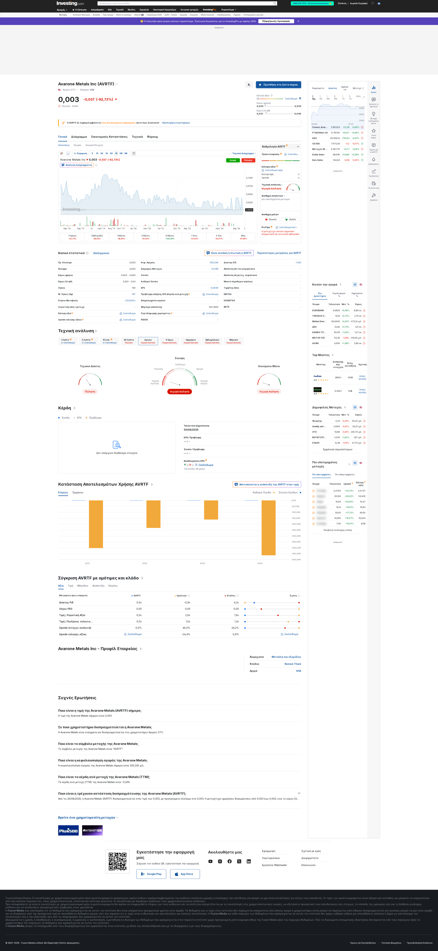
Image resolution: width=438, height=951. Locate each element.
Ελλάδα (96, 15)
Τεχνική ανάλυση (76, 281)
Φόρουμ (152, 87)
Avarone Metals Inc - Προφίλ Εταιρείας (97, 599)
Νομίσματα (318, 38)
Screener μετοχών (189, 10)
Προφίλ (77, 95)
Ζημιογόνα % (357, 245)
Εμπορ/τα (345, 38)
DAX (314, 88)
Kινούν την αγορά (324, 235)
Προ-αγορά (108, 15)
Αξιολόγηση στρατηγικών (176, 73)
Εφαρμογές (269, 801)
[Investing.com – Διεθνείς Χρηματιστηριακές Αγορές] (70, 3)
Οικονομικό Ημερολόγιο (164, 10)
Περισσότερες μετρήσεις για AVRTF (279, 203)
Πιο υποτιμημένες (321, 425)
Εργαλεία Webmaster (274, 815)
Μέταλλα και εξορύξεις (286, 607)
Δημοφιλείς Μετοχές (327, 358)
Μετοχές (358, 38)
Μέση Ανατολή (207, 15)
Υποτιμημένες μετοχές (253, 15)
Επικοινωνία (308, 815)
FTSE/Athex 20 (320, 83)
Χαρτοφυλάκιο (271, 808)
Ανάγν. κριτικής (362, 328)
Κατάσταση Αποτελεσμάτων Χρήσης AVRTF (103, 434)
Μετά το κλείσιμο (123, 15)
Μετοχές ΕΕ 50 (320, 99)
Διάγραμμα (79, 87)
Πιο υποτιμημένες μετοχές (324, 415)
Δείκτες (332, 38)
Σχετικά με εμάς (311, 801)
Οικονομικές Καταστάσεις (109, 87)
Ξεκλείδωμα (291, 49)
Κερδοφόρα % (339, 245)
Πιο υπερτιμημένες (345, 425)
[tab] (68, 292)
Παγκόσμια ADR (154, 15)
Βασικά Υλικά (293, 614)
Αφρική (237, 15)
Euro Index (317, 110)
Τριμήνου (77, 443)
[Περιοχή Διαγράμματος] (68, 104)
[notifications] (373, 3)
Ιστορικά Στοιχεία (94, 95)
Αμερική (183, 15)
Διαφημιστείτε (310, 808)
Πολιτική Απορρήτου (391, 893)
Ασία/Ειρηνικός (224, 15)
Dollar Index (318, 105)
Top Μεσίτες (321, 305)
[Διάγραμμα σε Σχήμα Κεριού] (61, 104)
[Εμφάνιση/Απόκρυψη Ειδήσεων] (134, 104)
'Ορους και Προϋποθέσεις (363, 893)
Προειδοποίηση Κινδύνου (419, 893)
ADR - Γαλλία (171, 15)
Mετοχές (63, 15)
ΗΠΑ (298, 621)
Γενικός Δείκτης (320, 77)
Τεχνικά (137, 87)
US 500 (316, 94)
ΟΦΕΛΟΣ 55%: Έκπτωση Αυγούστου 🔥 (312, 3)
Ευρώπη (194, 15)
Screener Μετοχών (81, 15)
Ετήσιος (63, 443)
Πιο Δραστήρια (320, 245)
